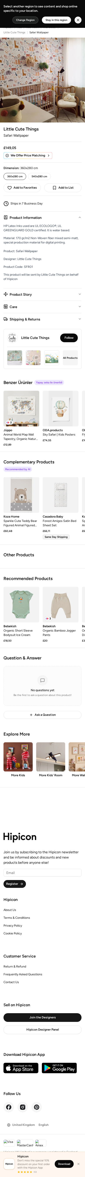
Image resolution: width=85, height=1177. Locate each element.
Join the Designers (42, 1017)
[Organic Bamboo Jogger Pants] (60, 604)
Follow (69, 338)
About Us (9, 910)
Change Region (25, 20)
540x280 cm (39, 176)
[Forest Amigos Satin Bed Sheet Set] (60, 495)
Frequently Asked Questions (22, 974)
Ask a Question (45, 715)
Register (12, 884)
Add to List (66, 187)
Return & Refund (14, 966)
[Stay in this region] (78, 20)
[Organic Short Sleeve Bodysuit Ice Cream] (21, 604)
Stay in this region (56, 20)
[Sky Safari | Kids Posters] (60, 408)
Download (64, 1163)
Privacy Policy (12, 925)
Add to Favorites (25, 187)
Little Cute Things (14, 32)
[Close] (78, 1164)
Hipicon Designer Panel (42, 1029)
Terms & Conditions (16, 918)
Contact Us (11, 982)
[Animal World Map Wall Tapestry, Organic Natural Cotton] (21, 408)
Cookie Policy (12, 933)
